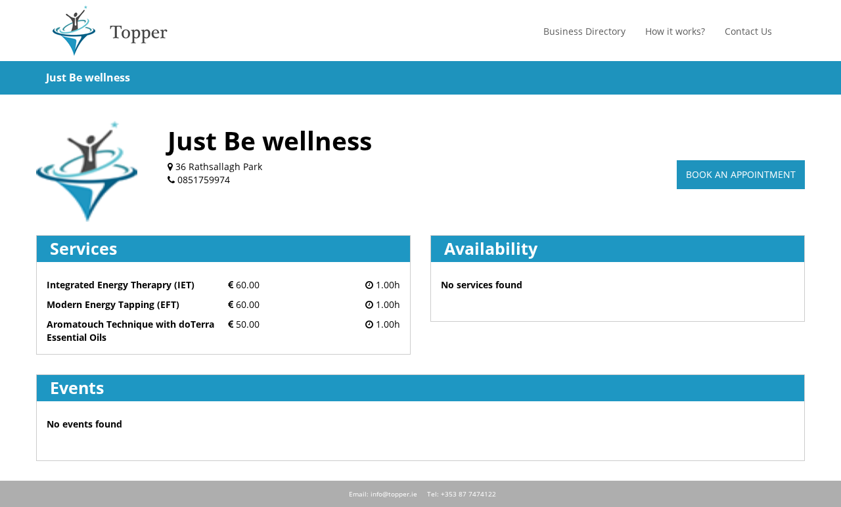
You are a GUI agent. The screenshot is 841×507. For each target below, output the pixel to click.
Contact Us (748, 31)
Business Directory (584, 31)
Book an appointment (741, 174)
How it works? (675, 31)
